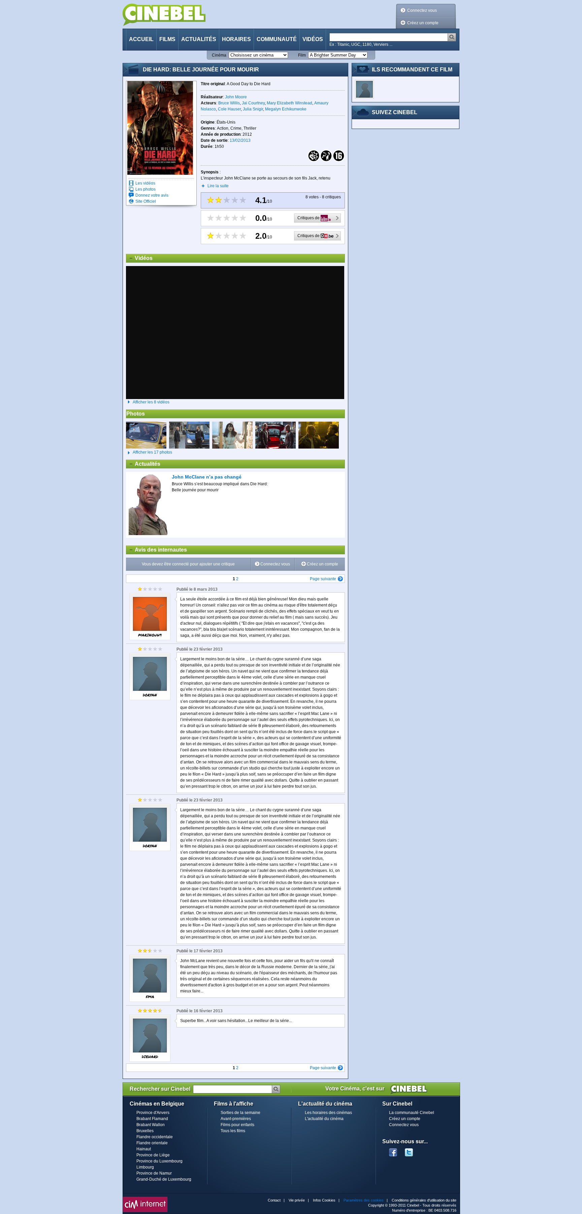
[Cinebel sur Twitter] (412, 1150)
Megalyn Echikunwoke (285, 109)
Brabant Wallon (150, 1124)
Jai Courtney (253, 103)
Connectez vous (422, 10)
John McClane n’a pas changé (206, 477)
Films (167, 39)
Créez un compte (423, 23)
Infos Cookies (324, 1200)
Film (302, 55)
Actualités (198, 39)
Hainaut (143, 1149)
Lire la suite (218, 186)
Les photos (145, 189)
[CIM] (145, 1198)
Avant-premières (236, 1118)
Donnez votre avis (151, 195)
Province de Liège (153, 1155)
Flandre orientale (152, 1143)
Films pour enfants (237, 1124)
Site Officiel (145, 201)
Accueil (141, 39)
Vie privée (297, 1200)
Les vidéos (145, 183)
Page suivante (323, 579)
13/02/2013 (240, 140)
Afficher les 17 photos (149, 452)
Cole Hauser (229, 109)
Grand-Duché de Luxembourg (163, 1179)
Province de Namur (154, 1173)
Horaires (236, 39)
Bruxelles (145, 1130)
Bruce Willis (229, 103)
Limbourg (145, 1167)
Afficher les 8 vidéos (151, 402)
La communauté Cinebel (411, 1112)
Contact (274, 1200)
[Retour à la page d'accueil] (164, 14)
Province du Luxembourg (159, 1161)
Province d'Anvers (152, 1112)
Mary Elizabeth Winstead (289, 103)
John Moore (236, 97)
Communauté (277, 39)
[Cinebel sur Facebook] (393, 1150)
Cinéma (219, 55)
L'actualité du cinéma (324, 1118)
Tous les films (233, 1130)
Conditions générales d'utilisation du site (424, 1200)
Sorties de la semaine (240, 1112)
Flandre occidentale (154, 1137)
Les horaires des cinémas (328, 1112)
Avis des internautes (156, 550)
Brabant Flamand (152, 1118)
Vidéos (312, 39)
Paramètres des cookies (364, 1200)
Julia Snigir (253, 109)
